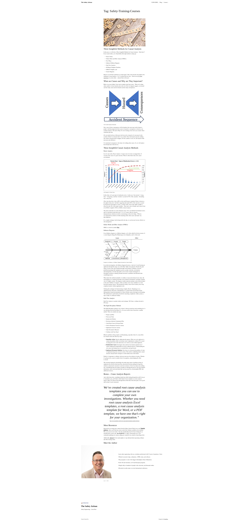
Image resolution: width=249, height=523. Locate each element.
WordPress (166, 519)
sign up (111, 438)
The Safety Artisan (86, 2)
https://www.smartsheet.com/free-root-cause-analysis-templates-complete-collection (124, 421)
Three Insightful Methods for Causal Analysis (122, 49)
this (136, 154)
